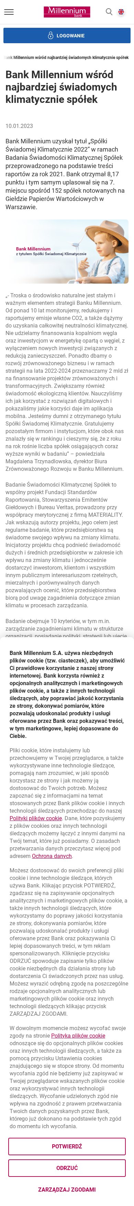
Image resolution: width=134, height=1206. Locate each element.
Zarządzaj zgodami (82, 1191)
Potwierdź (67, 1146)
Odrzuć (67, 1168)
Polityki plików (36, 818)
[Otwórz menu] (8, 12)
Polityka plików (78, 1035)
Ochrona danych (52, 856)
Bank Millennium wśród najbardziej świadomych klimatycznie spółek (66, 57)
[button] (109, 12)
